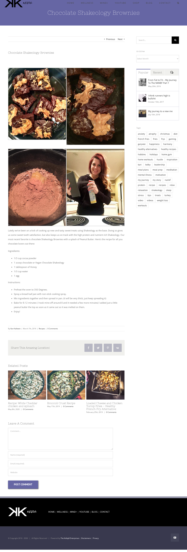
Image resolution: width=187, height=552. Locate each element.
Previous (110, 39)
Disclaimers (86, 538)
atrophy (152, 134)
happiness (154, 144)
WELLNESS (62, 511)
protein (141, 185)
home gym (167, 154)
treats (158, 195)
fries (155, 139)
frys (163, 139)
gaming (172, 139)
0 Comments (52, 328)
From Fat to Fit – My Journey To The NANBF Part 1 (162, 81)
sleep (168, 190)
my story (157, 180)
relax (172, 185)
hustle (160, 159)
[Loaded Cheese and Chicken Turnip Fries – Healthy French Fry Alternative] (105, 385)
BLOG (95, 511)
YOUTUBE (84, 511)
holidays (154, 154)
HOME (51, 511)
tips (149, 195)
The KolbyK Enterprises (70, 538)
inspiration (172, 159)
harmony (167, 144)
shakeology (156, 190)
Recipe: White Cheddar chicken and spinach (21, 385)
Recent (157, 72)
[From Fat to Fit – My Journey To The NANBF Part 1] (142, 80)
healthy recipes (168, 149)
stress (141, 195)
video (140, 200)
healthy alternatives (147, 149)
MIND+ (73, 511)
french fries (143, 139)
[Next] (121, 392)
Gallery (32, 385)
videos (150, 200)
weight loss (162, 200)
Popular (143, 72)
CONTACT (105, 511)
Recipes (42, 328)
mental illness (145, 175)
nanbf (168, 180)
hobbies (142, 154)
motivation (160, 175)
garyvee (142, 144)
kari (140, 164)
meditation (171, 169)
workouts (142, 205)
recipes (162, 185)
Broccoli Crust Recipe (61, 385)
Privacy (96, 538)
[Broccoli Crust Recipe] (66, 385)
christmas (165, 134)
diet (175, 134)
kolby (147, 164)
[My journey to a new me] (142, 111)
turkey (168, 195)
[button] (178, 3)
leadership (159, 164)
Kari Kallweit (15, 328)
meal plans (143, 169)
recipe (152, 185)
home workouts (145, 159)
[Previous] (11, 392)
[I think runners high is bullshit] (142, 96)
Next (120, 39)
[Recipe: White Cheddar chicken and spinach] (27, 385)
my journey (143, 180)
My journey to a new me (160, 111)
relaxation (143, 190)
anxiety (141, 134)
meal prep (158, 169)
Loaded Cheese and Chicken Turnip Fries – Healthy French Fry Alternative (100, 385)
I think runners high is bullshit (159, 97)
